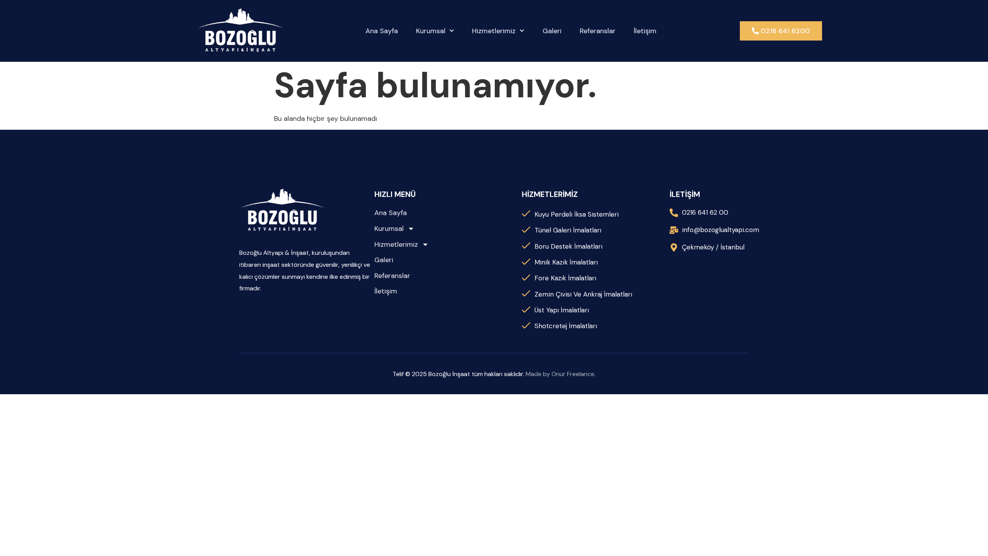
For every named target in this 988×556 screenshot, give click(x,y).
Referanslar (598, 31)
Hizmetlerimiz (494, 31)
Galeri (552, 31)
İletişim (645, 31)
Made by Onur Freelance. (561, 374)
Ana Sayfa (381, 31)
